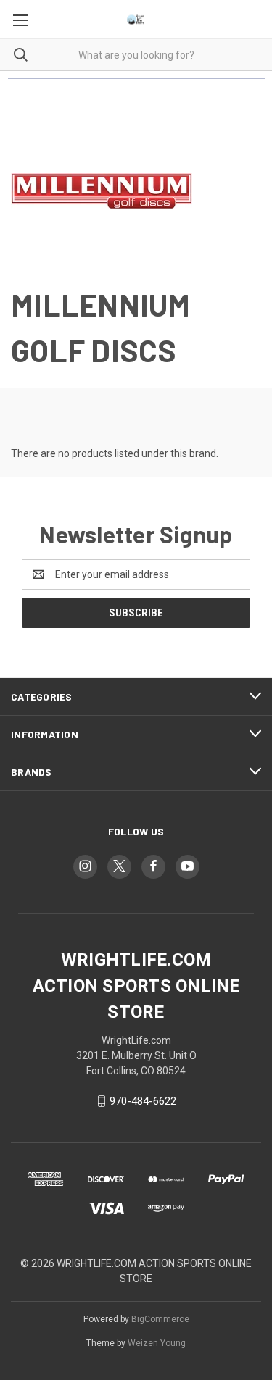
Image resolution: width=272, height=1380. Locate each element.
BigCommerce (160, 1319)
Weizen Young (157, 1343)
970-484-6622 (143, 1101)
